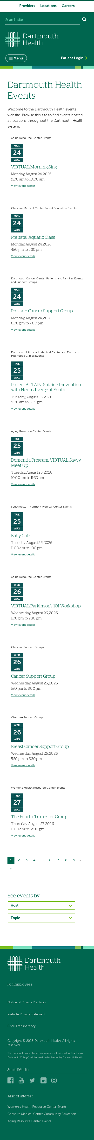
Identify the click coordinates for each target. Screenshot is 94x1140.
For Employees (19, 984)
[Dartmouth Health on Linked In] (44, 1080)
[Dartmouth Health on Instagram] (55, 1080)
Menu (18, 58)
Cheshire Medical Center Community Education (41, 1114)
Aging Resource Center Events (29, 1121)
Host (15, 905)
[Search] (84, 20)
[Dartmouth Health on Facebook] (11, 1080)
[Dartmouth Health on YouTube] (22, 1080)
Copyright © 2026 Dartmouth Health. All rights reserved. (41, 1043)
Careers (68, 6)
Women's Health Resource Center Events (37, 1106)
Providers (27, 6)
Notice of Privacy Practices (26, 1002)
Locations (48, 6)
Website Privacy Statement (26, 1014)
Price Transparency (21, 1026)
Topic (15, 918)
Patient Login (72, 58)
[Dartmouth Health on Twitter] (33, 1080)
